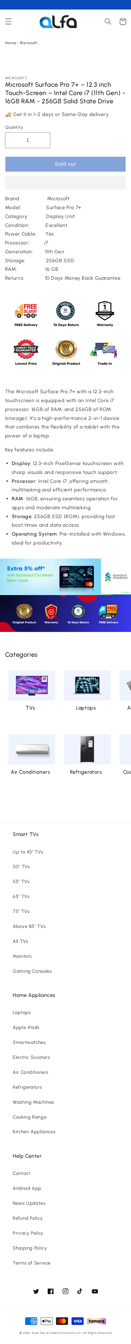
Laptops (86, 708)
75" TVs (21, 911)
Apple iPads (26, 1027)
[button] (65, 183)
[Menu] (8, 21)
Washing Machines (33, 1102)
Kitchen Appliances (34, 1132)
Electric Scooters (31, 1057)
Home (11, 43)
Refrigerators (86, 772)
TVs (30, 708)
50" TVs (21, 866)
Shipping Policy (30, 1248)
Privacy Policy (28, 1233)
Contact (21, 1173)
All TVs (20, 941)
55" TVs (21, 881)
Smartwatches (29, 1042)
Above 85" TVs (29, 926)
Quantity (14, 127)
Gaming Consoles (32, 971)
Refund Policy (28, 1218)
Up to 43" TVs (28, 852)
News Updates (29, 1203)
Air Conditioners (30, 772)
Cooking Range (29, 1117)
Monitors (22, 956)
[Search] (107, 21)
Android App (27, 1188)
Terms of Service (32, 1263)
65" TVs (21, 896)
